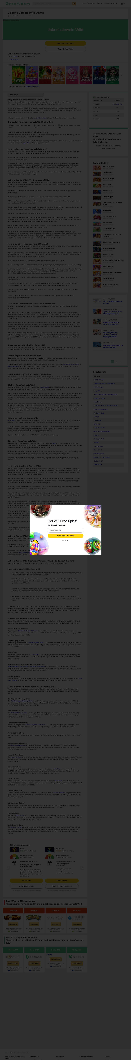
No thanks (65, 540)
